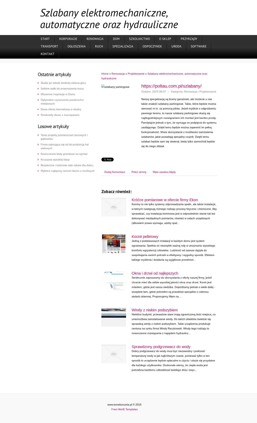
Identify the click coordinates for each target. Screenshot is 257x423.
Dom (116, 39)
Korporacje (68, 39)
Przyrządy (189, 39)
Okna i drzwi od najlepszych (155, 273)
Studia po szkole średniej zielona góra (63, 82)
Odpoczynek (152, 46)
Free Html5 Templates (124, 409)
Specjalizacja (123, 46)
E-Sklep (165, 39)
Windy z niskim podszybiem (155, 310)
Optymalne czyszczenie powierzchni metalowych (62, 101)
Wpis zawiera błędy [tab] (164, 171)
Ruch (99, 46)
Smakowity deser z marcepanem (60, 114)
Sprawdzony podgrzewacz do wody (161, 347)
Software (198, 46)
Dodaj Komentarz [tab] (114, 171)
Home (105, 73)
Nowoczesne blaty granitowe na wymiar (64, 153)
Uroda (176, 46)
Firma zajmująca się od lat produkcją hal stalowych (65, 146)
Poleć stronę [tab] (139, 171)
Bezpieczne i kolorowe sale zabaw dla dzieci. (67, 165)
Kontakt (48, 54)
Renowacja (95, 39)
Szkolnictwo (139, 39)
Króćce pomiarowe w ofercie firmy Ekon (165, 200)
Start (45, 39)
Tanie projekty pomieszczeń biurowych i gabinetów (64, 137)
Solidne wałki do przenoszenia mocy (62, 88)
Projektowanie (136, 73)
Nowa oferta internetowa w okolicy (61, 109)
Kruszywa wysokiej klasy (55, 159)
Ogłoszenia (77, 46)
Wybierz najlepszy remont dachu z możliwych (67, 170)
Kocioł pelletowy (145, 236)
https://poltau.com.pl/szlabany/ (171, 86)
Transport (49, 46)
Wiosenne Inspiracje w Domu (58, 94)
